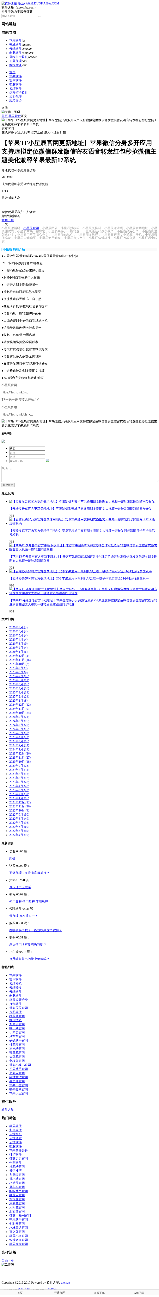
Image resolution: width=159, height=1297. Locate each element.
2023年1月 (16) (19, 798)
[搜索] (39, 16)
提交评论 (8, 484)
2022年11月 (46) (20, 806)
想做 (12, 858)
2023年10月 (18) (20, 761)
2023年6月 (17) (19, 778)
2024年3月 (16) (19, 741)
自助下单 (8, 1260)
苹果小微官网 (18, 1085)
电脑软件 (15, 52)
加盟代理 (15, 61)
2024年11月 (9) (19, 708)
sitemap (65, 1282)
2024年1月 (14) (19, 749)
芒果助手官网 (18, 1069)
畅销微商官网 (18, 1089)
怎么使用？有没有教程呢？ (27, 944)
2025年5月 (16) (19, 684)
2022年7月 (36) (19, 822)
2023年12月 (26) (20, 753)
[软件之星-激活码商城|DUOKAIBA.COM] (30, 3)
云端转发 (15, 987)
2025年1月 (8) (18, 700)
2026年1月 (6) (18, 651)
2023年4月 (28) (19, 786)
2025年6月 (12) (19, 680)
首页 (12, 72)
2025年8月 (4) (18, 672)
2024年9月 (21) (19, 716)
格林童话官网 (18, 1077)
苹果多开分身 (18, 999)
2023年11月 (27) (20, 757)
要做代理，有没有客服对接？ (29, 872)
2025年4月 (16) (19, 688)
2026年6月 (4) (18, 631)
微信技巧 (15, 1020)
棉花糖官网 (17, 1016)
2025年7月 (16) (19, 676)
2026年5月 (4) (18, 635)
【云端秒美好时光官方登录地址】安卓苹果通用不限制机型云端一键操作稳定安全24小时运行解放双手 (79, 578)
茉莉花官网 (17, 1052)
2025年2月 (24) (19, 696)
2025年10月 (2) (19, 664)
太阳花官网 (17, 1056)
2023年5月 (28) (19, 782)
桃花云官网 (17, 1044)
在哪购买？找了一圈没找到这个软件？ (35, 930)
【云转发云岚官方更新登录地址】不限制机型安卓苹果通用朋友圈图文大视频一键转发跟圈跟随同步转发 (80, 508)
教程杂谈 (15, 65)
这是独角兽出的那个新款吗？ (29, 959)
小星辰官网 (31, 228)
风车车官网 (17, 1036)
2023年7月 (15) (19, 773)
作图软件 (15, 1012)
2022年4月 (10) (19, 834)
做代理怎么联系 (20, 887)
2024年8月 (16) (19, 721)
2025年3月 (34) (19, 692)
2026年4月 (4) (18, 639)
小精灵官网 (17, 1032)
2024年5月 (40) (19, 733)
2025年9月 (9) (18, 668)
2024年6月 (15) (19, 729)
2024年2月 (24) (19, 745)
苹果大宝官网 (18, 1093)
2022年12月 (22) (20, 802)
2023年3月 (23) (19, 790)
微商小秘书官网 (20, 1065)
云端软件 (15, 48)
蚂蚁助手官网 (18, 1040)
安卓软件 (15, 44)
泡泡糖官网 (17, 1048)
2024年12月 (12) (20, 704)
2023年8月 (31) (19, 769)
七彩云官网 (17, 1073)
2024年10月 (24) (20, 712)
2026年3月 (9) (18, 643)
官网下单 (8, 220)
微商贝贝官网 (18, 1008)
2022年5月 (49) (19, 830)
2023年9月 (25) (19, 765)
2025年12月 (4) (19, 655)
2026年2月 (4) (18, 647)
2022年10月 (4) (19, 810)
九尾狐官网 (17, 1024)
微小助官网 (17, 1028)
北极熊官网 (17, 1060)
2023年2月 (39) (19, 794)
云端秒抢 (15, 983)
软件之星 (8, 1109)
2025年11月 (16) (20, 659)
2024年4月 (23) (19, 737)
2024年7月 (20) (19, 725)
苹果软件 (15, 40)
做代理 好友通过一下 (23, 916)
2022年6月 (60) (19, 826)
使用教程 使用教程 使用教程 (28, 901)
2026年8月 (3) (18, 627)
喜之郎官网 (17, 1081)
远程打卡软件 (18, 57)
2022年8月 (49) (19, 818)
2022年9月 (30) (19, 814)
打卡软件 (15, 1004)
